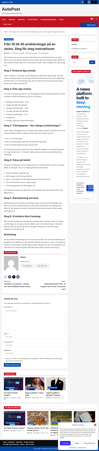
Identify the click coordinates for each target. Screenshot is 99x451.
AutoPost (11, 9)
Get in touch (7, 24)
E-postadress (8, 342)
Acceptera (65, 443)
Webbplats (7, 350)
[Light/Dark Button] (92, 19)
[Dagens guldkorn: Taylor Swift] (34, 383)
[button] (95, 425)
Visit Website (27, 266)
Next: (53, 285)
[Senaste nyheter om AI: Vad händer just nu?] (38, 418)
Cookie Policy (72, 447)
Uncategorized (8, 39)
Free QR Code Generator (48, 19)
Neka (77, 443)
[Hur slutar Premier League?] (13, 383)
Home (4, 19)
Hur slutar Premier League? (14, 428)
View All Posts (42, 266)
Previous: (17, 283)
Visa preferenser (89, 443)
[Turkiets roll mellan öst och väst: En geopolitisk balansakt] (84, 418)
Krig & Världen (56, 423)
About (61, 19)
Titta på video (91, 25)
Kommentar (8, 307)
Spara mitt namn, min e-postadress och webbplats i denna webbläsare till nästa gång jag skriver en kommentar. (34, 360)
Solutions (12, 19)
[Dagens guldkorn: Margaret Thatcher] (56, 383)
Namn (6, 334)
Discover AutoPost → (91, 188)
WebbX (8, 53)
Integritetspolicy (81, 447)
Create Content (33, 19)
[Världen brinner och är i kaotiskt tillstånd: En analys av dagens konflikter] (61, 418)
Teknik (31, 423)
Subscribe (21, 19)
